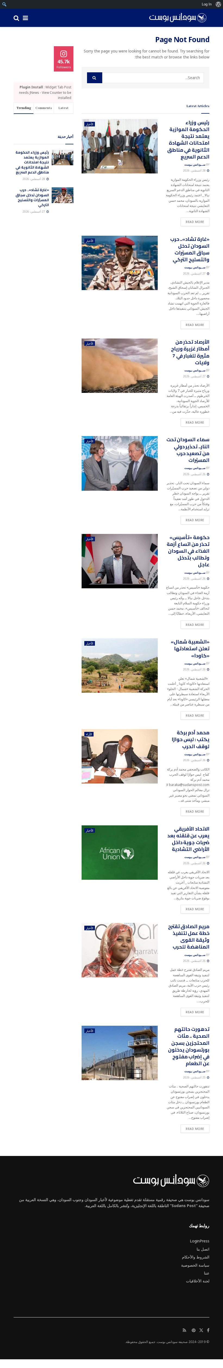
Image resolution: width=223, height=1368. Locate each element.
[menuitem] (218, 4)
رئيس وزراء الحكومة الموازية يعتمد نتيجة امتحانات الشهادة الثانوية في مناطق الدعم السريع (188, 139)
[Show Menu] (25, 18)
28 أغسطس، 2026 (194, 170)
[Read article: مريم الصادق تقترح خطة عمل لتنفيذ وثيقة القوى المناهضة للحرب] (120, 950)
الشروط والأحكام (195, 1257)
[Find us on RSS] (184, 1330)
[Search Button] (16, 18)
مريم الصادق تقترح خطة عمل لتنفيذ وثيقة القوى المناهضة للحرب (188, 937)
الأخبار (89, 124)
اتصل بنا (203, 1249)
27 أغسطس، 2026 (194, 273)
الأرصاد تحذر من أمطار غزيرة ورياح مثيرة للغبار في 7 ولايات (190, 352)
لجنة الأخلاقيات (197, 1280)
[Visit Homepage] (176, 18)
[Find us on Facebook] (208, 1330)
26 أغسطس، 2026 (194, 474)
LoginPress (199, 1240)
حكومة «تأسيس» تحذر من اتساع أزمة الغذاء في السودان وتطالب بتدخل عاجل (188, 551)
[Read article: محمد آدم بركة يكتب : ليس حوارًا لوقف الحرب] (120, 756)
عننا (206, 1273)
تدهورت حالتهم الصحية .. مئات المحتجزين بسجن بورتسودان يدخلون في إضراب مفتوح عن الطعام (188, 1046)
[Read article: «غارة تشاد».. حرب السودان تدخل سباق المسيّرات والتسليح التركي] (120, 263)
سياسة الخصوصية (195, 1265)
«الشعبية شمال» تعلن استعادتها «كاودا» (190, 648)
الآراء (89, 734)
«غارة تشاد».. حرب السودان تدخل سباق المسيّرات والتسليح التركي (189, 249)
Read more (192, 221)
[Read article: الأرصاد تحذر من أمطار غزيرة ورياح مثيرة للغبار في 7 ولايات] (120, 365)
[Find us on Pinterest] (194, 1330)
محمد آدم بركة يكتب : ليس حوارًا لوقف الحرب (190, 739)
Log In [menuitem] (207, 4)
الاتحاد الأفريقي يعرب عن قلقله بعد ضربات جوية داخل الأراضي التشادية (188, 839)
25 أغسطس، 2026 (194, 1077)
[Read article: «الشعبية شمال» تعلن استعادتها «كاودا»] (120, 665)
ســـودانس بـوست (194, 164)
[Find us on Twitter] (201, 1330)
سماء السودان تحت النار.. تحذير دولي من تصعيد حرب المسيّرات (187, 450)
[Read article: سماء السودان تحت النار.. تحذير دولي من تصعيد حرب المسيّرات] (120, 463)
